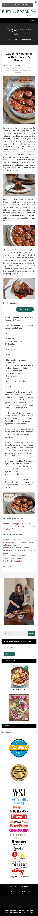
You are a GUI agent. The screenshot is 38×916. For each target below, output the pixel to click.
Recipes (15, 70)
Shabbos (18, 73)
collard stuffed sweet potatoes (16, 547)
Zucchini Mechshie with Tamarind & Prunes (19, 57)
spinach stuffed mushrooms (14, 555)
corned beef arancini (11, 540)
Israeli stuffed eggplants (13, 561)
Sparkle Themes (28, 913)
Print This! (26, 309)
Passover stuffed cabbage (15, 542)
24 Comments (10, 75)
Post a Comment (10, 566)
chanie (22, 65)
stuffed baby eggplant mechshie (16, 524)
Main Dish (23, 68)
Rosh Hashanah (24, 70)
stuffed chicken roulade (13, 558)
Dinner (16, 68)
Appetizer (9, 68)
